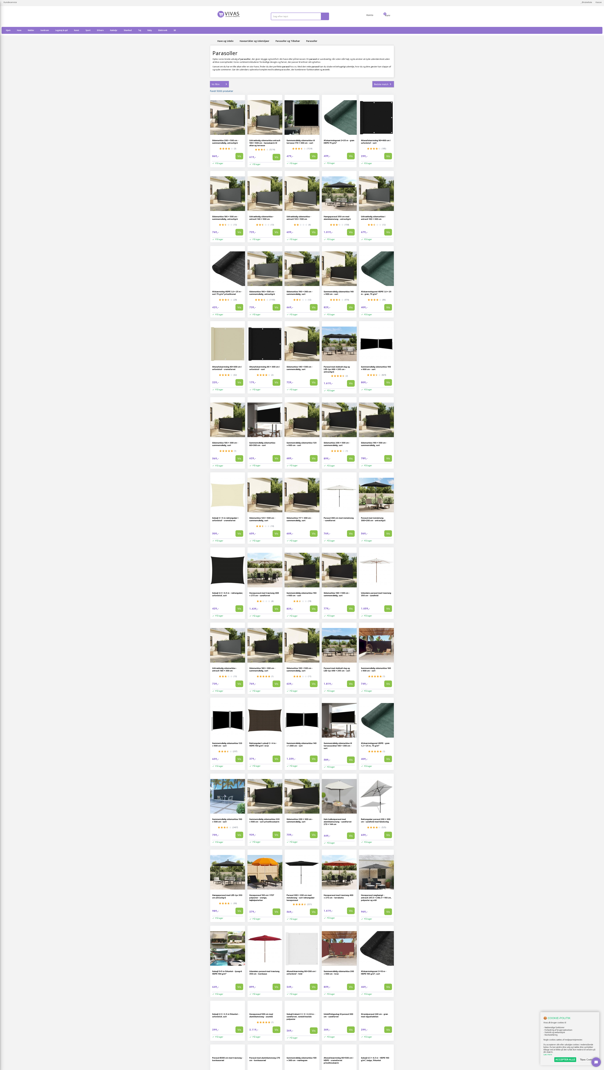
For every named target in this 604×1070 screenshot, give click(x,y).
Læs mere (547, 1054)
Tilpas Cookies (587, 1059)
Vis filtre (216, 84)
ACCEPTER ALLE (565, 1059)
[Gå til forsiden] (213, 41)
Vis (239, 156)
